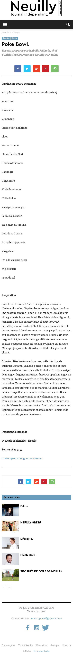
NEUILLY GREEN (30, 522)
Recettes (6, 38)
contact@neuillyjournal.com (46, 618)
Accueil (5, 32)
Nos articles (42, 645)
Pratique (55, 645)
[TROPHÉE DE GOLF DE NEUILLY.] (10, 575)
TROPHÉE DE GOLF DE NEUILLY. (41, 571)
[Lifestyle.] (10, 543)
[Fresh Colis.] (10, 559)
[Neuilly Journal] (36, 8)
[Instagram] (36, 628)
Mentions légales (42, 651)
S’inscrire (66, 645)
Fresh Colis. (28, 555)
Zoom (14, 38)
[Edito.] (10, 510)
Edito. (24, 506)
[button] (68, 24)
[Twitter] (45, 628)
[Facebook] (27, 628)
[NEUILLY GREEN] (10, 526)
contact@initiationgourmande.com (22, 458)
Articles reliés (12, 497)
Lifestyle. (26, 538)
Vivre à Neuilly (25, 645)
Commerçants (8, 645)
